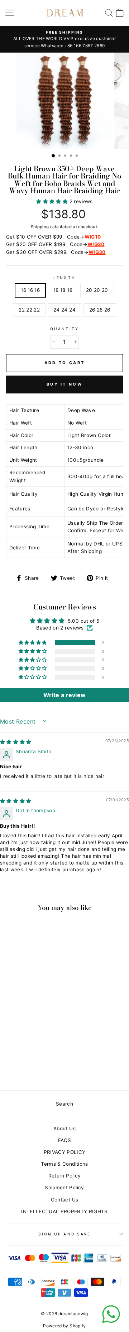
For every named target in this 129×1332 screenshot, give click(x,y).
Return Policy (64, 1176)
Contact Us (64, 1200)
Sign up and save (64, 1234)
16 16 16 (30, 290)
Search (64, 1104)
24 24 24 (64, 310)
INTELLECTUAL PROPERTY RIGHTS (64, 1211)
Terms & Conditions (64, 1164)
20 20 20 (97, 290)
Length (64, 277)
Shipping (40, 226)
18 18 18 (62, 290)
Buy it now (64, 384)
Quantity (64, 329)
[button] (52, 201)
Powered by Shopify (64, 1325)
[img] (16, 742)
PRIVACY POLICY (65, 1152)
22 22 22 (29, 310)
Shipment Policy (64, 1187)
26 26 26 (99, 310)
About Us (64, 1128)
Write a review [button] (64, 695)
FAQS (64, 1140)
